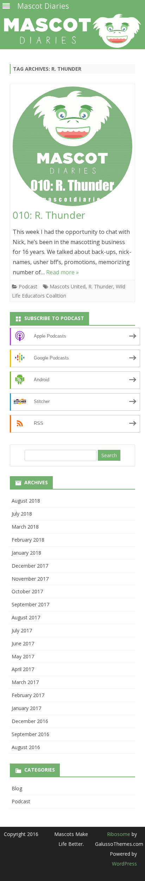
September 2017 (30, 604)
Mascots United (68, 286)
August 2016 (26, 747)
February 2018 (28, 539)
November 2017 (30, 578)
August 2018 (26, 500)
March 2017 (25, 682)
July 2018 (22, 513)
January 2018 (26, 552)
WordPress (124, 863)
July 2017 (22, 630)
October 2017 (27, 591)
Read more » (62, 272)
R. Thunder (100, 286)
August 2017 (26, 617)
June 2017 (23, 643)
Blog (17, 788)
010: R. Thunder (49, 215)
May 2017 (23, 656)
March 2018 (25, 526)
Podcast (28, 286)
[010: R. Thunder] (72, 148)
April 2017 (23, 669)
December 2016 (30, 721)
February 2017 (28, 695)
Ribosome (118, 834)
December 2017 (30, 565)
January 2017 (26, 708)
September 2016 (30, 734)
